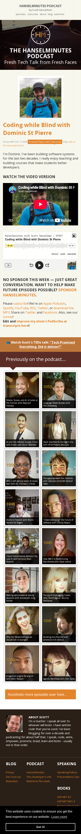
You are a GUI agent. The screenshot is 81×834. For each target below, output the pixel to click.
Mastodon (12, 781)
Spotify (8, 308)
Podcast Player (45, 141)
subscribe (33, 14)
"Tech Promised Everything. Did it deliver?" (47, 344)
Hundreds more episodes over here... (37, 694)
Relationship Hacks (68, 806)
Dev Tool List (13, 777)
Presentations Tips (68, 777)
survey (8, 317)
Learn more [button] (59, 816)
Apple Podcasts (54, 303)
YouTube (22, 308)
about (43, 14)
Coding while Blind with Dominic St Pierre (36, 128)
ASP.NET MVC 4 (66, 801)
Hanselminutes (35, 772)
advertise (59, 14)
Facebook (50, 312)
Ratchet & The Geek (38, 781)
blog (50, 14)
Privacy (10, 772)
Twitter (42, 308)
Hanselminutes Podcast (40, 7)
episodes (21, 14)
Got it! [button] (40, 826)
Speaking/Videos (67, 772)
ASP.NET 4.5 (64, 797)
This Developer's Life (39, 777)
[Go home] (40, 34)
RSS (33, 308)
